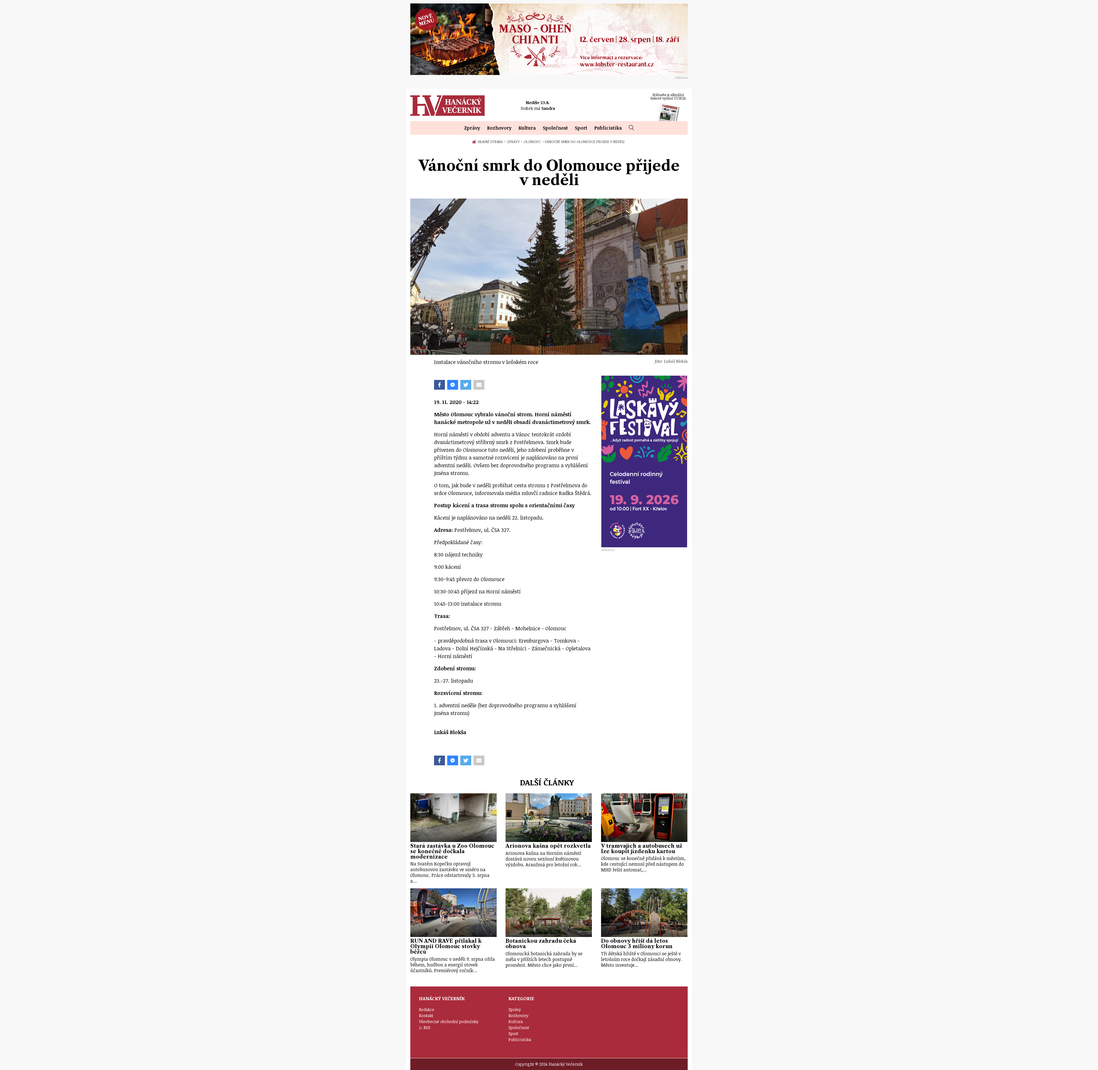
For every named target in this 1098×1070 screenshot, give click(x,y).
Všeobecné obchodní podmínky (449, 1021)
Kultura (527, 128)
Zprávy (472, 128)
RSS (426, 1027)
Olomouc (533, 141)
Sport (581, 128)
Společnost (555, 128)
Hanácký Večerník (447, 105)
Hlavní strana (491, 141)
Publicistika (608, 128)
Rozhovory (499, 128)
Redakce (426, 1009)
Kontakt (426, 1015)
